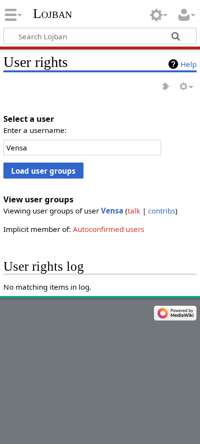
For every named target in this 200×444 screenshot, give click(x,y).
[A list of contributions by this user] (166, 87)
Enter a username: (35, 130)
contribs (161, 210)
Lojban (52, 13)
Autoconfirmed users (108, 229)
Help (189, 64)
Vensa (112, 210)
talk (134, 210)
